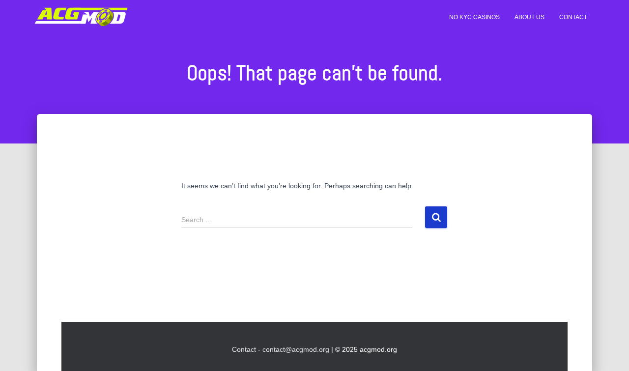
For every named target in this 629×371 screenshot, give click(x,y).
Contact (573, 17)
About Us (529, 17)
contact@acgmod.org (295, 349)
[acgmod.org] (81, 17)
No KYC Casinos (474, 17)
